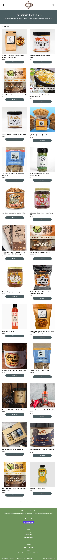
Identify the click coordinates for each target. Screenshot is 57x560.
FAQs (28, 550)
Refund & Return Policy (28, 547)
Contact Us (28, 544)
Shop (28, 529)
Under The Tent (28, 534)
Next (34, 502)
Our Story (28, 532)
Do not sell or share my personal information (28, 552)
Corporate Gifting (28, 537)
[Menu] (3, 5)
